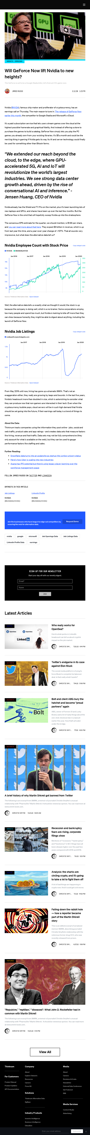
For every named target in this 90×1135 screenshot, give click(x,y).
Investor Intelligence (32, 1118)
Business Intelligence (33, 1122)
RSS (64, 1093)
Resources (29, 1079)
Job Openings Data (50, 536)
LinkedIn (47, 475)
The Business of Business (13, 4)
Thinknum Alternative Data (35, 1098)
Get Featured (68, 1090)
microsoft (33, 536)
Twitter (33, 475)
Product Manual (10, 1082)
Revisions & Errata (69, 1079)
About (27, 1072)
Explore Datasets (31, 1076)
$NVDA (15, 107)
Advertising (67, 1113)
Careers (28, 1083)
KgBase (28, 1102)
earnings (33, 542)
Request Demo (72, 521)
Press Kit (28, 1086)
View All (45, 1052)
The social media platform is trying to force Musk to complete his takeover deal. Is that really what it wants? (67, 674)
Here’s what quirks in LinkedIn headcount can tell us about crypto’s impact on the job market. (66, 637)
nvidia (9, 536)
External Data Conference (72, 1086)
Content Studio (68, 1110)
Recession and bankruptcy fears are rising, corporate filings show (67, 831)
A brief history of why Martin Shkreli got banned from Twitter (39, 795)
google (20, 536)
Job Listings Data (70, 536)
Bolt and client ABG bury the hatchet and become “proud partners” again (68, 702)
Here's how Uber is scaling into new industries (32, 459)
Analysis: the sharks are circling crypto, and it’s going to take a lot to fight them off (68, 875)
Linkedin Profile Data (15, 542)
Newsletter (67, 1083)
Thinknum (9, 1066)
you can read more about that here (25, 227)
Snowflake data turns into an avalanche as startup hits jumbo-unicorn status (46, 455)
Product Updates (11, 1086)
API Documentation (12, 1089)
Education (28, 1126)
